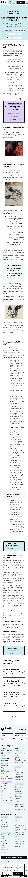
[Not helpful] (15, 716)
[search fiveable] (5, 2)
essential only (7, 873)
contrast (14, 79)
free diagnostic (12, 2)
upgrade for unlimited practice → (14, 857)
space (21, 400)
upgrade (20, 2)
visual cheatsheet (8, 30)
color (18, 79)
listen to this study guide (14, 38)
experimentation (11, 61)
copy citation (11, 33)
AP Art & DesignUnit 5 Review (14, 13)
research (9, 59)
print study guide (20, 30)
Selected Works (20, 90)
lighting (14, 352)
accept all (18, 873)
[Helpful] (13, 716)
